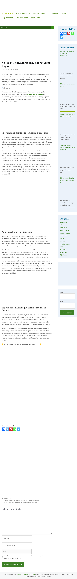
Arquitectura (7, 18)
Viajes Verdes (63, 255)
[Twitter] (7, 429)
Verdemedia (63, 252)
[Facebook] (3, 429)
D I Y (61, 225)
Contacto (35, 18)
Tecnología (22, 18)
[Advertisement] (27, 46)
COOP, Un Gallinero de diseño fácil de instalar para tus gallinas (20, 502)
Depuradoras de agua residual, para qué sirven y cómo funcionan (21, 500)
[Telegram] (18, 429)
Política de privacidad (29, 574)
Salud (63, 13)
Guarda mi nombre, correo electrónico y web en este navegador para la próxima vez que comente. (26, 557)
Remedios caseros (65, 244)
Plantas (62, 238)
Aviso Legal (19, 574)
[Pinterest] (11, 429)
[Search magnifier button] (52, 27)
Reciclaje (53, 13)
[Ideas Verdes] (38, 5)
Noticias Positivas (65, 233)
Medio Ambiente (23, 13)
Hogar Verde (7, 13)
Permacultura (40, 13)
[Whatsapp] (14, 429)
